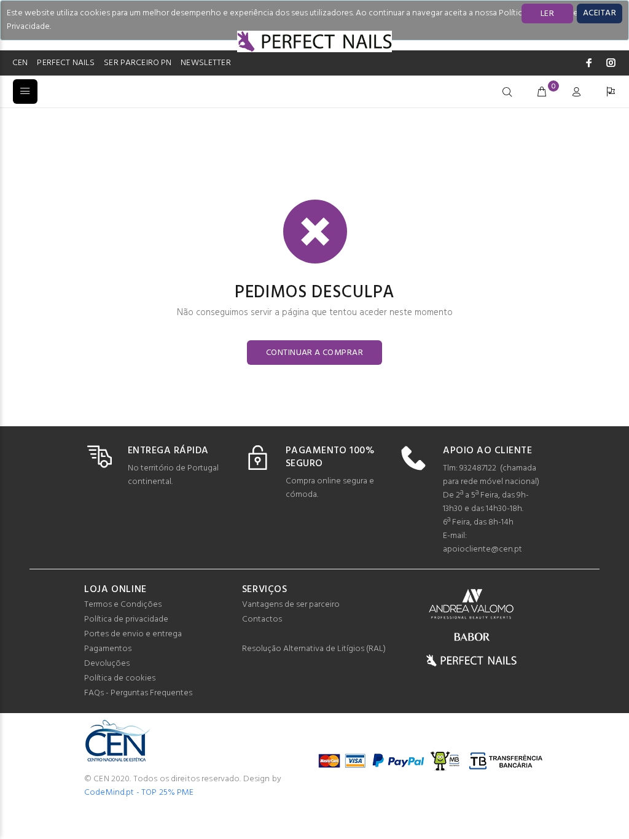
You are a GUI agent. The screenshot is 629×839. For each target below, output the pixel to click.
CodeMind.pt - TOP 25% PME (139, 793)
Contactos (262, 619)
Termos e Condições (123, 605)
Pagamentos (107, 649)
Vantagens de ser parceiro (291, 605)
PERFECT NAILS (66, 63)
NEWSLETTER (205, 63)
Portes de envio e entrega (133, 634)
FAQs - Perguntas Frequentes (138, 693)
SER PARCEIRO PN (137, 63)
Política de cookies (119, 678)
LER (547, 14)
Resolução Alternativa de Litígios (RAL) (314, 649)
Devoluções (107, 664)
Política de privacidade (126, 619)
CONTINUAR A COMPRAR (314, 353)
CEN (20, 63)
